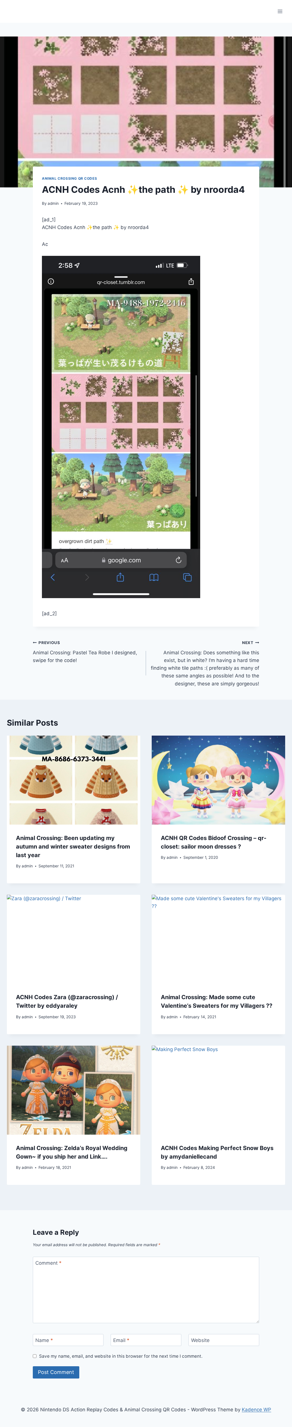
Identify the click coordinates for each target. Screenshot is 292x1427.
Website (200, 1340)
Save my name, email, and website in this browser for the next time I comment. (120, 1356)
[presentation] (73, 780)
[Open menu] (280, 11)
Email (121, 1340)
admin (53, 203)
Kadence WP (256, 1409)
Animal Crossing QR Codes (69, 178)
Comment (48, 1263)
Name (44, 1340)
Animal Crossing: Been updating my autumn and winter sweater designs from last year (73, 847)
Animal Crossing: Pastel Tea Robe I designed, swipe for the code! (85, 651)
